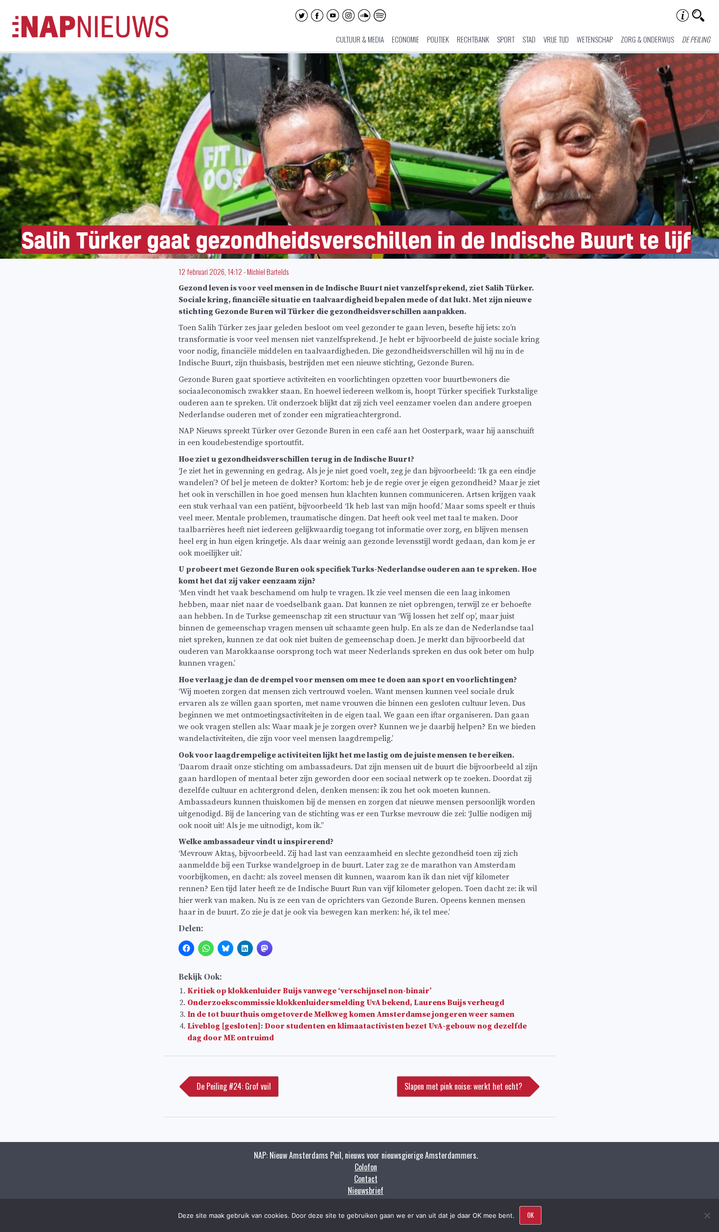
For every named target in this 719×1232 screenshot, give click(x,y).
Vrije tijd (556, 39)
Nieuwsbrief (365, 1190)
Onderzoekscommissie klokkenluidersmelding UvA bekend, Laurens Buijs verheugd (345, 1003)
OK (530, 1215)
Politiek (438, 39)
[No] (707, 1215)
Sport (506, 39)
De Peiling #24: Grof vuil (234, 1086)
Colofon (366, 1167)
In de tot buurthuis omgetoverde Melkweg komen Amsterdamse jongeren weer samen (351, 1014)
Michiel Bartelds (268, 271)
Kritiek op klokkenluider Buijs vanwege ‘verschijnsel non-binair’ (309, 991)
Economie (405, 39)
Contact (366, 1179)
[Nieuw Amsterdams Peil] (90, 35)
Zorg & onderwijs (647, 39)
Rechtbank (473, 39)
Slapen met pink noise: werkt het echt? (463, 1086)
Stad (529, 39)
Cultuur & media (360, 39)
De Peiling (696, 39)
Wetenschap (595, 39)
